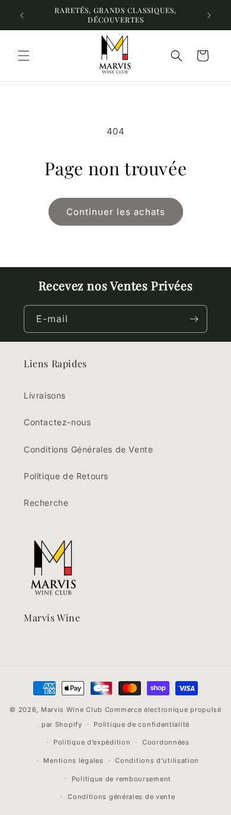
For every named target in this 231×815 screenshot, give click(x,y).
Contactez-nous (57, 422)
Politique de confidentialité (142, 724)
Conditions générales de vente (121, 796)
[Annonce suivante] (209, 15)
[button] (24, 56)
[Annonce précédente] (22, 15)
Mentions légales (73, 760)
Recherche (46, 503)
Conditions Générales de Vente (88, 449)
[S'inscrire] (194, 319)
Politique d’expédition (91, 742)
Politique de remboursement (121, 779)
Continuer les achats (115, 211)
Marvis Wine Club (71, 709)
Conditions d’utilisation (157, 760)
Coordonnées (166, 742)
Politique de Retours (66, 476)
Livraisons (45, 395)
